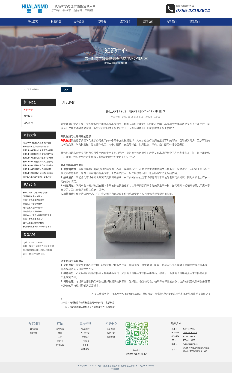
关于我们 (172, 21)
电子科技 (85, 333)
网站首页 (33, 21)
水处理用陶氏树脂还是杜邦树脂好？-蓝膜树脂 (92, 307)
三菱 (60, 337)
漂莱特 (60, 341)
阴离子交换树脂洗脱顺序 (33, 200)
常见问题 (28, 116)
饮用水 (85, 345)
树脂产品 (56, 21)
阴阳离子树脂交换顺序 (32, 204)
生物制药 (85, 337)
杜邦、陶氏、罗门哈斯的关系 (35, 192)
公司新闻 (28, 122)
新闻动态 (148, 21)
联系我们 (195, 21)
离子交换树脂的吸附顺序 (33, 208)
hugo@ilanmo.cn (190, 344)
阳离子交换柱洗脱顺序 (32, 211)
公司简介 (34, 329)
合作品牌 (79, 21)
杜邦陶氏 (60, 329)
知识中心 (111, 323)
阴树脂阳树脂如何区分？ (33, 196)
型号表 (102, 21)
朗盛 (60, 333)
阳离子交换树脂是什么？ (33, 219)
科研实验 (85, 349)
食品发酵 (85, 329)
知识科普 (28, 109)
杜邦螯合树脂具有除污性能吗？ (36, 146)
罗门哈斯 (60, 345)
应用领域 (125, 21)
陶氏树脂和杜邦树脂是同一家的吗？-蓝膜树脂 (92, 302)
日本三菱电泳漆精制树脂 (33, 223)
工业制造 (85, 341)
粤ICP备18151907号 (144, 365)
